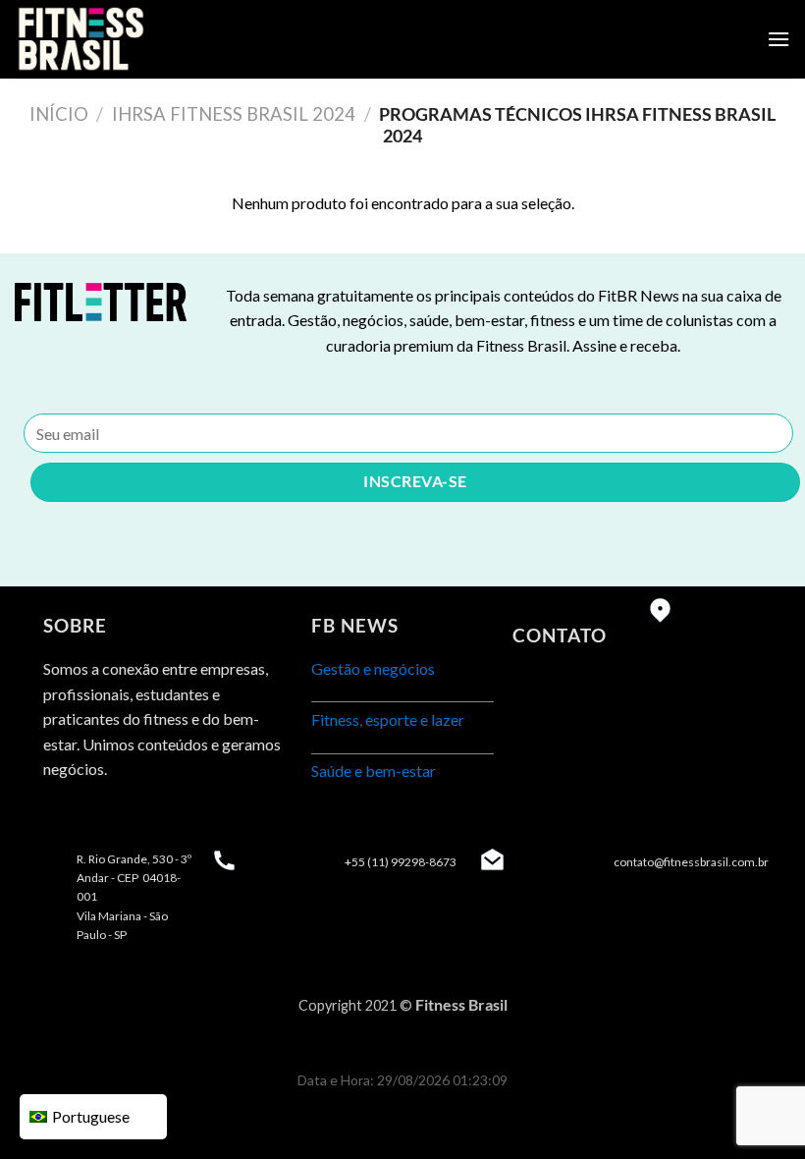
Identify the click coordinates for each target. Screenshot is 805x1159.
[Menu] (778, 39)
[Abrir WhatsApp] (755, 1109)
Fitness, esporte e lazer (387, 719)
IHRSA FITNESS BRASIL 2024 (233, 114)
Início (58, 114)
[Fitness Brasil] (113, 39)
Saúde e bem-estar (373, 770)
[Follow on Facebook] (61, 818)
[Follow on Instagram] (96, 818)
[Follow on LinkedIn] (132, 818)
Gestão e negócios (373, 668)
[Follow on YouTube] (167, 818)
